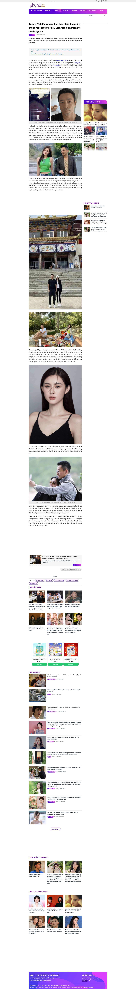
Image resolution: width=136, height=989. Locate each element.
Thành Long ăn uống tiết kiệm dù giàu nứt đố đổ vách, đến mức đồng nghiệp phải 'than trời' (55, 50)
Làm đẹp (65, 10)
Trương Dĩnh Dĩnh (62, 60)
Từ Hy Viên (77, 63)
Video (101, 10)
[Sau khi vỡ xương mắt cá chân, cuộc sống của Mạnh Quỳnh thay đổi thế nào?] (101, 130)
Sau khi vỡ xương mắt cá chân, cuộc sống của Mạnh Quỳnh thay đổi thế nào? (101, 139)
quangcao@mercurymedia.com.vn (93, 979)
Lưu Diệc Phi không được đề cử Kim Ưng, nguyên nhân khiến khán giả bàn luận (73, 910)
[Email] (106, 1)
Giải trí (57, 10)
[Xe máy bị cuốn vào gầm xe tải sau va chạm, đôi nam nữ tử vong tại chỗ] (89, 130)
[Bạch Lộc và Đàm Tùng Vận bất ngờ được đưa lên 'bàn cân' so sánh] (55, 901)
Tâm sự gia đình (51, 679)
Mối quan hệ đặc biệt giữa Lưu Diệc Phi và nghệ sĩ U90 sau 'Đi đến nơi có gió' (36, 931)
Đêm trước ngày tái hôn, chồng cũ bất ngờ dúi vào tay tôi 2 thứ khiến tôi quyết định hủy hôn (63, 768)
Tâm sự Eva (50, 741)
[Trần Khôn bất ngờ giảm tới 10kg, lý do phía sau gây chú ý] (55, 922)
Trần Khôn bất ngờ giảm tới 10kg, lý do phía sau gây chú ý (54, 930)
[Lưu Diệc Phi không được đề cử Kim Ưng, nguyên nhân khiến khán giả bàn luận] (73, 901)
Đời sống (47, 10)
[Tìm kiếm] (105, 15)
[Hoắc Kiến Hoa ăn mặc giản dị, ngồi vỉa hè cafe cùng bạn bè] (73, 597)
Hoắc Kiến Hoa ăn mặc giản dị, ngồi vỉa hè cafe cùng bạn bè (47, 54)
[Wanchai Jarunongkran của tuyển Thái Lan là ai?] (37, 867)
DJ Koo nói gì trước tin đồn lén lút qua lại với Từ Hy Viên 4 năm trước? (37, 628)
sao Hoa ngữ (34, 583)
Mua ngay (39, 664)
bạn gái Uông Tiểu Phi (72, 580)
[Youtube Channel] (101, 1)
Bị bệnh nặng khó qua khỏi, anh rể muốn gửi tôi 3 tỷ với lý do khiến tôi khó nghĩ (63, 738)
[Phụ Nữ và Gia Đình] (37, 5)
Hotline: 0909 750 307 (51, 1)
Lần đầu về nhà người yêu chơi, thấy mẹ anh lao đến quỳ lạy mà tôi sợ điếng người (64, 675)
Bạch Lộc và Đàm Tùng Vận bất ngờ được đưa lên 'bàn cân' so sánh (54, 910)
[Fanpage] (96, 1)
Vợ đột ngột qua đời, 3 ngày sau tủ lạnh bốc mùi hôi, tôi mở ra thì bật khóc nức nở (63, 708)
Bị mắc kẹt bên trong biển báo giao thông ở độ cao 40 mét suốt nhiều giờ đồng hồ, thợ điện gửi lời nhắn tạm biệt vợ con (64, 753)
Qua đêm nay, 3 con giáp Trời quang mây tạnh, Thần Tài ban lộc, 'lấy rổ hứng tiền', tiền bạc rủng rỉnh (64, 798)
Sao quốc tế (31, 34)
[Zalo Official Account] (99, 0)
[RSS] (104, 1)
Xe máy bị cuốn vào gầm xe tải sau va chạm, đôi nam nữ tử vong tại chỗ (89, 139)
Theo (70, 569)
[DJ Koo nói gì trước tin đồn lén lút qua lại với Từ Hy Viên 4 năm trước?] (37, 619)
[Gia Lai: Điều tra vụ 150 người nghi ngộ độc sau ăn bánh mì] (101, 147)
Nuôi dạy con (92, 10)
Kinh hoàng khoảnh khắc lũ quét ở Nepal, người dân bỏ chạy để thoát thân (64, 690)
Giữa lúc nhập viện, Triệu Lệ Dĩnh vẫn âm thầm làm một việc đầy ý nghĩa (36, 910)
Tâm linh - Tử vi (51, 728)
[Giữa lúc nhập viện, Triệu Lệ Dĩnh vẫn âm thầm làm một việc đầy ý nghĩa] (37, 901)
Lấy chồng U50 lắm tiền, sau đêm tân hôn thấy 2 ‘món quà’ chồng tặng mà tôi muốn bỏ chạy (62, 813)
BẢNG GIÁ (85, 980)
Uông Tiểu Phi (57, 65)
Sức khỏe (74, 10)
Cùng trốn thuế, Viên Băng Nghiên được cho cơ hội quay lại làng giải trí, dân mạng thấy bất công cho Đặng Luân (73, 629)
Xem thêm (77, 565)
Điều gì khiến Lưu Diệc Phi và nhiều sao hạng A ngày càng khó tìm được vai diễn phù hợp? (73, 931)
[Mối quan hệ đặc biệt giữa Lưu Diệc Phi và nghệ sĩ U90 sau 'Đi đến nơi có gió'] (37, 922)
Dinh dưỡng (83, 10)
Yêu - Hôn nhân (38, 10)
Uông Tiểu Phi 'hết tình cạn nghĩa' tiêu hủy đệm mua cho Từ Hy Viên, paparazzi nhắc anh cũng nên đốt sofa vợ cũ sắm (60, 557)
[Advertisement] (55, 540)
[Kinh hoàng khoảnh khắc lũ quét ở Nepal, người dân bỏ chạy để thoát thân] (37, 695)
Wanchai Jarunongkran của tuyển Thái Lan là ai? (35, 875)
